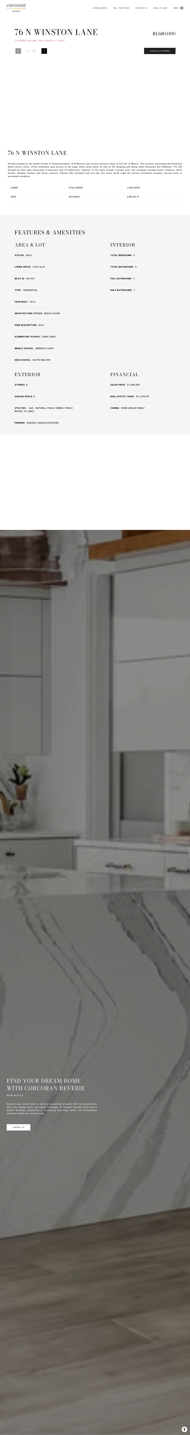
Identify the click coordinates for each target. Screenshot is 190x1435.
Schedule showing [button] (160, 51)
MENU (176, 8)
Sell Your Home (121, 8)
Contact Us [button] (18, 1127)
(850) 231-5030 (160, 8)
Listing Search (100, 8)
